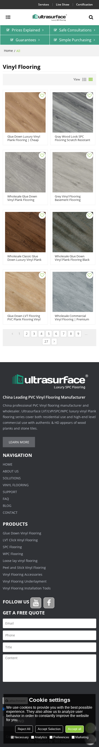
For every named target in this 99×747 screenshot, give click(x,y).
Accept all (74, 729)
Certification (84, 4)
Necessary (22, 737)
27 (46, 341)
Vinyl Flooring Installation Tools (27, 588)
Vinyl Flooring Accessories (22, 574)
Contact (10, 512)
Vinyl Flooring (16, 485)
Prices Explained (26, 30)
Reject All (24, 729)
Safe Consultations (75, 30)
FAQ (6, 499)
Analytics (41, 737)
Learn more (19, 442)
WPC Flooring (13, 554)
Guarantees (26, 39)
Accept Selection (49, 729)
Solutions (12, 478)
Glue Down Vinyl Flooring (22, 533)
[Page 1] (12, 333)
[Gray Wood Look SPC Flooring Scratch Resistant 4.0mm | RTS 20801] (72, 112)
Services (43, 4)
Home (8, 50)
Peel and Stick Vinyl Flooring (24, 567)
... (86, 333)
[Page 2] (54, 341)
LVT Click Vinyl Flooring (20, 540)
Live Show (62, 4)
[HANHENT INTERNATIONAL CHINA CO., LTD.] (49, 17)
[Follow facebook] (49, 602)
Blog (7, 505)
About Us (11, 471)
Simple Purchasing (75, 39)
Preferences (61, 737)
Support (10, 492)
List (84, 79)
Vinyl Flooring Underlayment (25, 581)
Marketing (81, 737)
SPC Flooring (12, 547)
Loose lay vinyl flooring (20, 560)
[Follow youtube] (35, 602)
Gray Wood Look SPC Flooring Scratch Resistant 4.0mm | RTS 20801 (72, 140)
